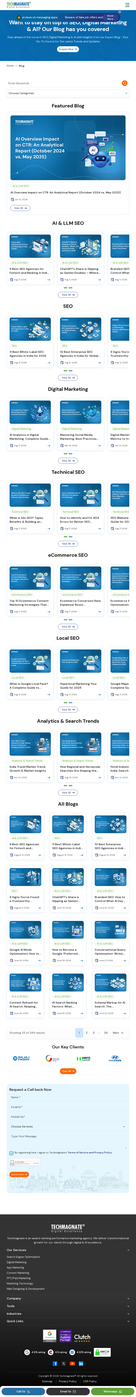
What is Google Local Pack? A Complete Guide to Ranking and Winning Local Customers (29, 686)
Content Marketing (18, 1273)
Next (118, 1033)
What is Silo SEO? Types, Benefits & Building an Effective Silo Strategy (27, 520)
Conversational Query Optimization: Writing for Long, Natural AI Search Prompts (110, 952)
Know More (110, 17)
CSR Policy (90, 1381)
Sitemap (47, 1381)
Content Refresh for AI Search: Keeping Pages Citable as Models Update (24, 1005)
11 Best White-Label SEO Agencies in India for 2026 (28, 354)
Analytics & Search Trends (27, 760)
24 (106, 1033)
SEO (14, 345)
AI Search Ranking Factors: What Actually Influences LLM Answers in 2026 (67, 1005)
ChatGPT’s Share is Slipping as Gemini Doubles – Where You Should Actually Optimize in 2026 (80, 271)
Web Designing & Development (26, 1289)
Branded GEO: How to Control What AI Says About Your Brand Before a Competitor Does (110, 899)
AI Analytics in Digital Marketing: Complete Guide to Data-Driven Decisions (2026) (29, 437)
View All (66, 294)
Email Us (66, 1391)
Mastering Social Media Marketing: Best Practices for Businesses (78, 437)
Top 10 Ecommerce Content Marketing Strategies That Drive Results (29, 603)
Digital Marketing (21, 428)
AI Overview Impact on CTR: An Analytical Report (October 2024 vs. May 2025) (65, 192)
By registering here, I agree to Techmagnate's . (63, 1152)
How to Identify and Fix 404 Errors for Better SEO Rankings (79, 520)
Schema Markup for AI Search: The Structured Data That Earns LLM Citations (110, 1005)
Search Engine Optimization (23, 1257)
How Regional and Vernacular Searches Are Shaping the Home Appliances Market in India (80, 769)
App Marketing (15, 1267)
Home (10, 65)
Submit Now (17, 1174)
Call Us (21, 1391)
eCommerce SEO (22, 594)
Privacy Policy (68, 1381)
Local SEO (18, 677)
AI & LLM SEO (21, 186)
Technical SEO (20, 511)
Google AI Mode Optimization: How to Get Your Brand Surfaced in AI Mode (24, 952)
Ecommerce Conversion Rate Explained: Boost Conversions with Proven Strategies (80, 603)
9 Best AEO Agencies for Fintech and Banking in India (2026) (29, 271)
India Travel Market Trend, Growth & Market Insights (28, 769)
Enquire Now (66, 49)
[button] (65, 287)
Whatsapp (111, 1391)
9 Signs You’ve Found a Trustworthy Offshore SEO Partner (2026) (25, 899)
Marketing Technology (20, 1283)
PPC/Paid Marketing (19, 1278)
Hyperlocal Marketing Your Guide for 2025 (78, 686)
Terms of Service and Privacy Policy (90, 1152)
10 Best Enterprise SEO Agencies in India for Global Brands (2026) (79, 354)
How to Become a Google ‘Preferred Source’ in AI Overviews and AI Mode (65, 952)
